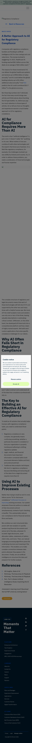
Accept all (16, 384)
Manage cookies (16, 379)
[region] (16, 371)
